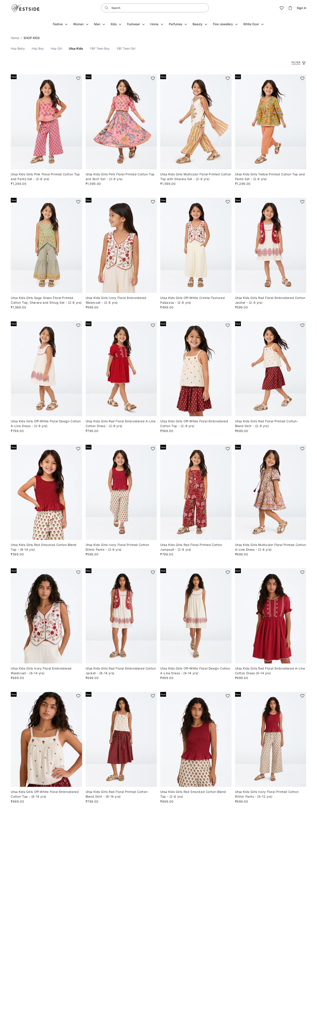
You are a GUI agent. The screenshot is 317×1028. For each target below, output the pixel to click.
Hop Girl (56, 48)
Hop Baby (18, 48)
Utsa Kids (76, 48)
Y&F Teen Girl (125, 48)
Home (15, 38)
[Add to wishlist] (78, 78)
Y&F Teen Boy (100, 48)
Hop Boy (38, 48)
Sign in (301, 7)
